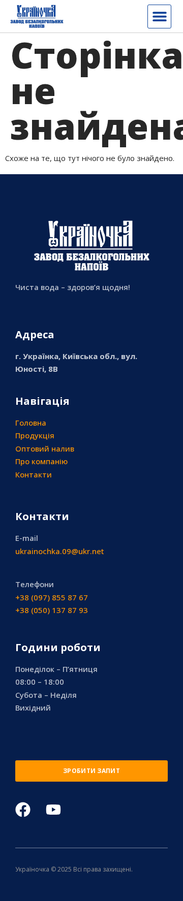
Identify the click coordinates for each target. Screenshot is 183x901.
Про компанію (41, 461)
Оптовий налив (44, 448)
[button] (159, 16)
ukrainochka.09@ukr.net (59, 551)
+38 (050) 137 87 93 (51, 610)
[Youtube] (53, 809)
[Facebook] (22, 809)
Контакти (33, 474)
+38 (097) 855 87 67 (51, 597)
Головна (30, 422)
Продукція (34, 435)
